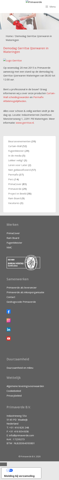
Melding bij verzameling (19, 476)
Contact (11, 297)
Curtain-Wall (15, 146)
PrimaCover (14, 184)
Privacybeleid (14, 395)
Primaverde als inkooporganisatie (25, 292)
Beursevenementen (19, 141)
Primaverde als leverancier (22, 287)
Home (9, 36)
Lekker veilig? (15, 160)
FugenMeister (16, 150)
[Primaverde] (34, 2)
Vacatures (14, 203)
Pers (11, 179)
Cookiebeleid (14, 390)
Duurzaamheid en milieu (20, 367)
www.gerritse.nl (25, 122)
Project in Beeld (17, 193)
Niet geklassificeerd (19, 169)
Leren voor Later (17, 165)
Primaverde (14, 188)
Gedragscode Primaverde (21, 301)
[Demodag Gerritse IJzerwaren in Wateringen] (12, 60)
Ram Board (14, 198)
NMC (9, 247)
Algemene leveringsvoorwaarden (25, 386)
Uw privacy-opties (24, 470)
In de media (14, 155)
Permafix (13, 174)
